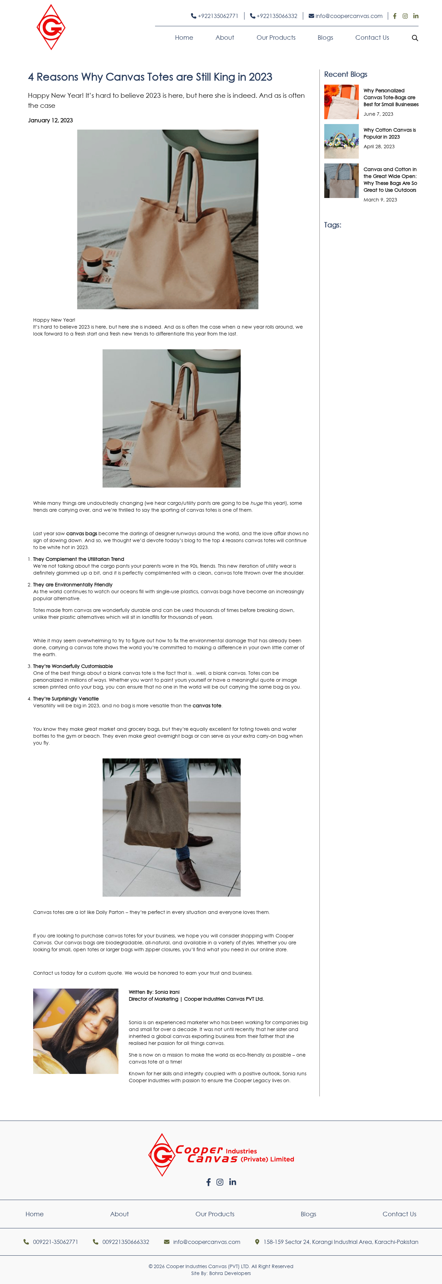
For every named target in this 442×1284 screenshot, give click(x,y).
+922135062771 (217, 16)
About (224, 37)
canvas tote (137, 673)
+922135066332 (276, 16)
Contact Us (372, 37)
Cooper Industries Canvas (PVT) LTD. (208, 1266)
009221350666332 (125, 1242)
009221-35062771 (55, 1242)
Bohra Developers (230, 1273)
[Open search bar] (415, 37)
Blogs (325, 37)
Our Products (276, 37)
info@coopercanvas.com (348, 16)
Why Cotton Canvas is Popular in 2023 (390, 133)
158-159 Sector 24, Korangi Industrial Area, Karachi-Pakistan (340, 1242)
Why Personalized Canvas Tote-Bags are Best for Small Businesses (391, 97)
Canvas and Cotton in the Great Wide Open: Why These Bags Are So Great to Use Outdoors (390, 179)
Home (184, 37)
